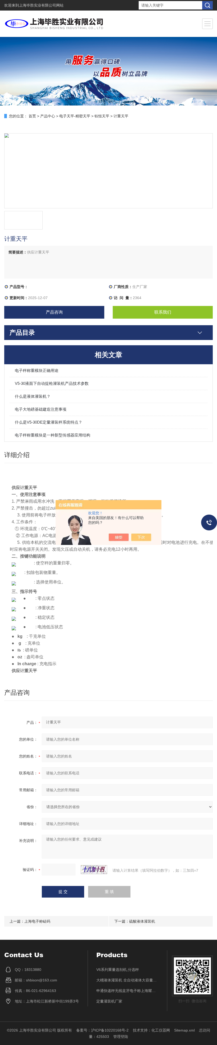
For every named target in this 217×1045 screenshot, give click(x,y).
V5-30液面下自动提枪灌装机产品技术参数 (52, 383)
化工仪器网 (160, 1030)
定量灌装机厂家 (109, 1001)
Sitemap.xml (184, 1030)
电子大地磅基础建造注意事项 (40, 409)
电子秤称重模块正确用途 (36, 370)
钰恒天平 (101, 116)
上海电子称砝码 (37, 921)
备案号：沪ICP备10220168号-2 (102, 1030)
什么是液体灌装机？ (33, 396)
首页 (32, 116)
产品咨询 (54, 312)
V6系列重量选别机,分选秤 (117, 969)
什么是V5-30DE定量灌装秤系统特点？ (48, 422)
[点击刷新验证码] (94, 869)
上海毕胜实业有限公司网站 (41, 5)
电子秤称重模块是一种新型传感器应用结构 (52, 435)
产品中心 (47, 116)
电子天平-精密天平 (74, 116)
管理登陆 (120, 1036)
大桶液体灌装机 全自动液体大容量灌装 (127, 980)
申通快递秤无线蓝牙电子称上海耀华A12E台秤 (127, 991)
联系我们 (162, 312)
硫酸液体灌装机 (142, 921)
